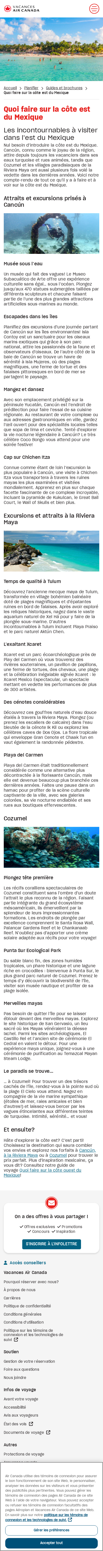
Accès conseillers (27, 1263)
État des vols (16, 1424)
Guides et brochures (64, 88)
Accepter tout (51, 1543)
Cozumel (58, 1156)
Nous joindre (15, 1378)
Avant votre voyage (21, 1399)
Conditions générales (23, 1314)
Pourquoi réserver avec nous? (31, 1282)
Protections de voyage (24, 1454)
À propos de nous (20, 1290)
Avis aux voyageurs (21, 1415)
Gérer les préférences (51, 1530)
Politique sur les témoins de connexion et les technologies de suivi (33, 1335)
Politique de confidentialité (27, 1306)
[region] (51, 1506)
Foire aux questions (21, 1369)
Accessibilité (15, 1407)
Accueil (10, 88)
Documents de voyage (24, 1433)
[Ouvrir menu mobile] (94, 9)
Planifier (31, 88)
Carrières (12, 1298)
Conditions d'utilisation (24, 1322)
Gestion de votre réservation (29, 1361)
